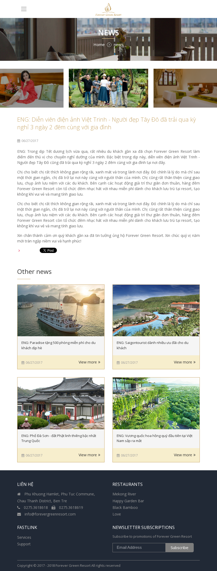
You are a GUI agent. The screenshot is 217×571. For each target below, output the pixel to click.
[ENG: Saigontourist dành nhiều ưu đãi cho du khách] (156, 311)
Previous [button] (12, 88)
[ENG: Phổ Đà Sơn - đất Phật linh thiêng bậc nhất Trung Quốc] (60, 403)
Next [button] (205, 88)
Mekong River (124, 493)
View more (88, 362)
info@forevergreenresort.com (50, 514)
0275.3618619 (70, 507)
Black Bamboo (125, 507)
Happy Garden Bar (128, 500)
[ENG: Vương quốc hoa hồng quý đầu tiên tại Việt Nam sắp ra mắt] (156, 403)
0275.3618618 (36, 507)
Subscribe (179, 547)
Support (24, 543)
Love (116, 514)
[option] (108, 88)
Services (24, 537)
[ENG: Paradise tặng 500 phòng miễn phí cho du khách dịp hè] (60, 311)
